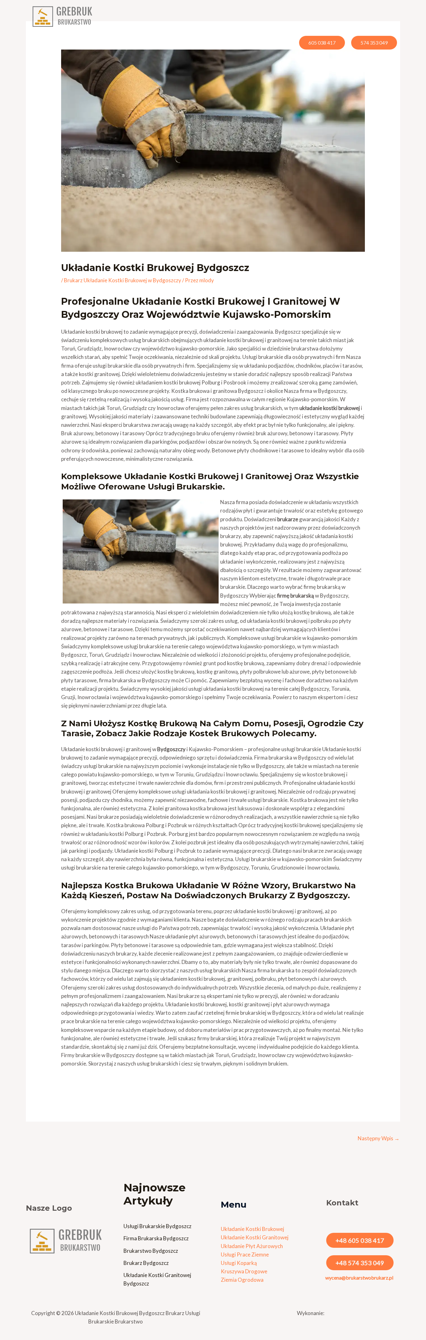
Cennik (272, 16)
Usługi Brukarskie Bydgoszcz (157, 1226)
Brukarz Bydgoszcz (146, 1263)
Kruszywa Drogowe (244, 1271)
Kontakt (385, 16)
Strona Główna (202, 16)
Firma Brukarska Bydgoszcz (156, 1238)
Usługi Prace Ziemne (245, 1254)
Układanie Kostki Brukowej (252, 1229)
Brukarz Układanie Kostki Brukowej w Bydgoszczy (122, 280)
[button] (250, 16)
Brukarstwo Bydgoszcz (150, 1250)
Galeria (330, 16)
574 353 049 (374, 42)
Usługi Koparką (239, 1263)
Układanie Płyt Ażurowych (252, 1246)
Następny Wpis (378, 1138)
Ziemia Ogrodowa (242, 1279)
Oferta (239, 16)
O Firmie (301, 16)
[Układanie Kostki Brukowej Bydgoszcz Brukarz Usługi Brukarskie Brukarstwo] (63, 16)
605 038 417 (322, 42)
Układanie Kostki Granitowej (254, 1237)
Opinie (357, 16)
